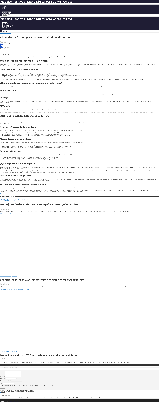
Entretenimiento (6, 11)
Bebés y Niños (7, 14)
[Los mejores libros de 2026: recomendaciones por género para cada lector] (62, 213)
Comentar (2, 376)
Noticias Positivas (14, 401)
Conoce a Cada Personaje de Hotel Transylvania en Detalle (16, 390)
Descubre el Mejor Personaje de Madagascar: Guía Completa (17, 391)
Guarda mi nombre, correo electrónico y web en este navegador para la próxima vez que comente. (27, 385)
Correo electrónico (5, 381)
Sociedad (4, 6)
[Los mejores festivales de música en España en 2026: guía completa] (15, 199)
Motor (5, 15)
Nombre (2, 378)
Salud (3, 8)
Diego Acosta (7, 47)
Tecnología (5, 7)
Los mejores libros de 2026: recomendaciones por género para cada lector (43, 279)
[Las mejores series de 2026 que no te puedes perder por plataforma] (62, 289)
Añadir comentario (4, 49)
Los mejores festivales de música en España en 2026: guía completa (39, 204)
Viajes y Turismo (6, 12)
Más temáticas (6, 13)
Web (1, 383)
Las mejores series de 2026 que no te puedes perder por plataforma (39, 355)
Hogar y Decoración (7, 10)
